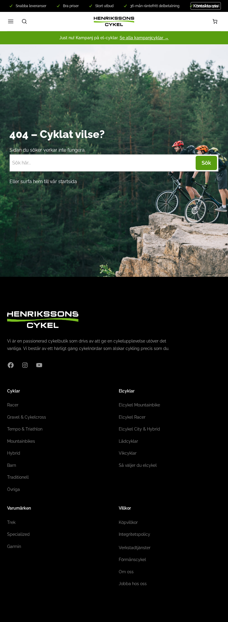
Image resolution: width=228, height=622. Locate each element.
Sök (206, 163)
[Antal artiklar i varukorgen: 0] (215, 21)
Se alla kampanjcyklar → (144, 37)
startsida (67, 181)
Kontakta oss (205, 6)
